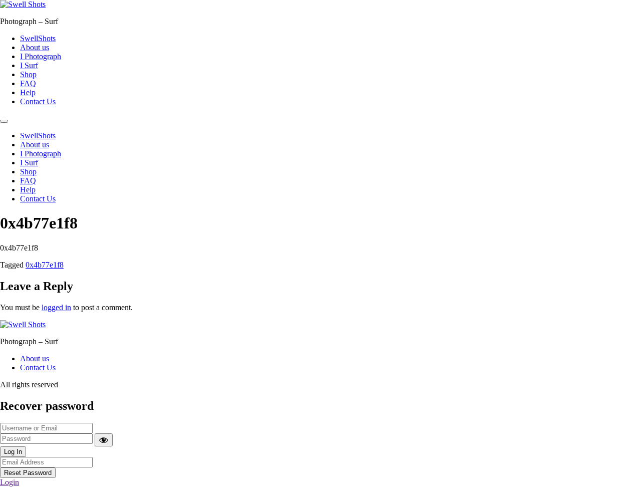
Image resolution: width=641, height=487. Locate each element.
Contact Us (38, 101)
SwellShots (38, 38)
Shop (28, 74)
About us (34, 47)
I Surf (29, 65)
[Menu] (4, 121)
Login (9, 482)
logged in (56, 307)
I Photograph (40, 56)
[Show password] (104, 439)
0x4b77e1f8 (45, 265)
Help (28, 92)
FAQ (28, 83)
